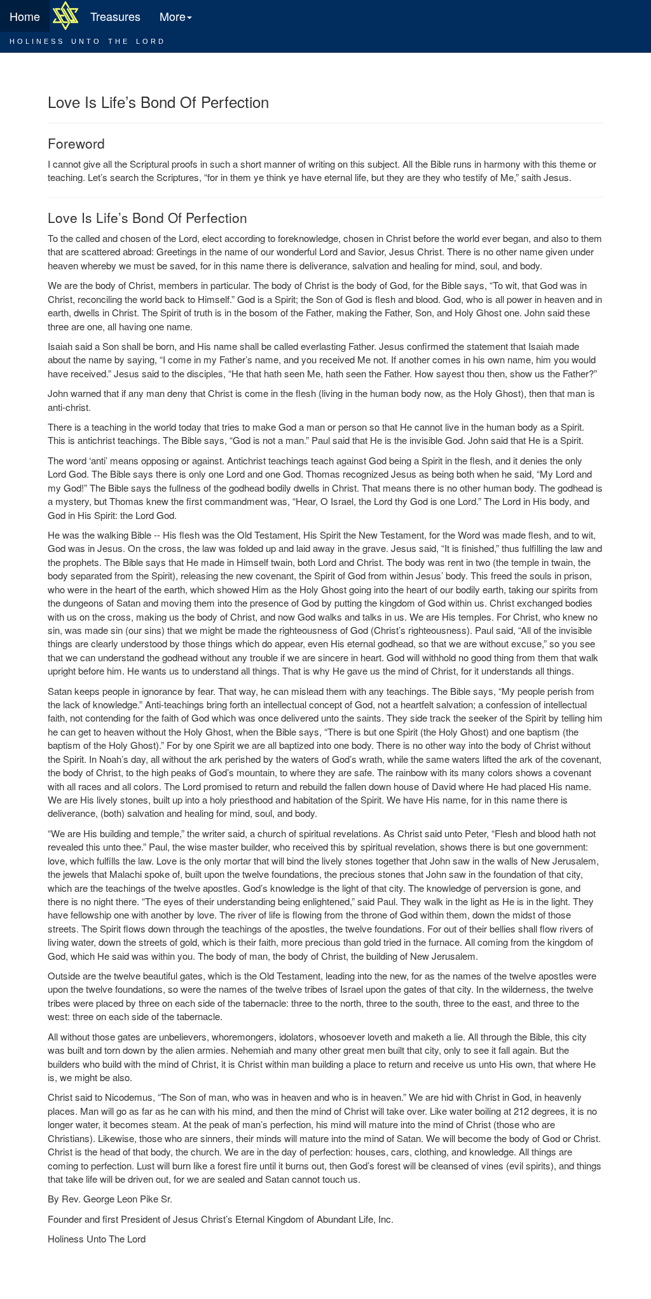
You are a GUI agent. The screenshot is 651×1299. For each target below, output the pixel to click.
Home (25, 16)
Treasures (115, 16)
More (173, 16)
